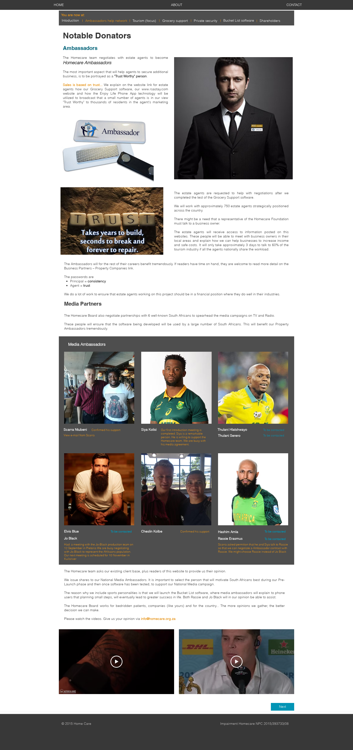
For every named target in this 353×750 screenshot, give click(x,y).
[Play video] (116, 662)
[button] (99, 388)
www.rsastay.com (155, 89)
